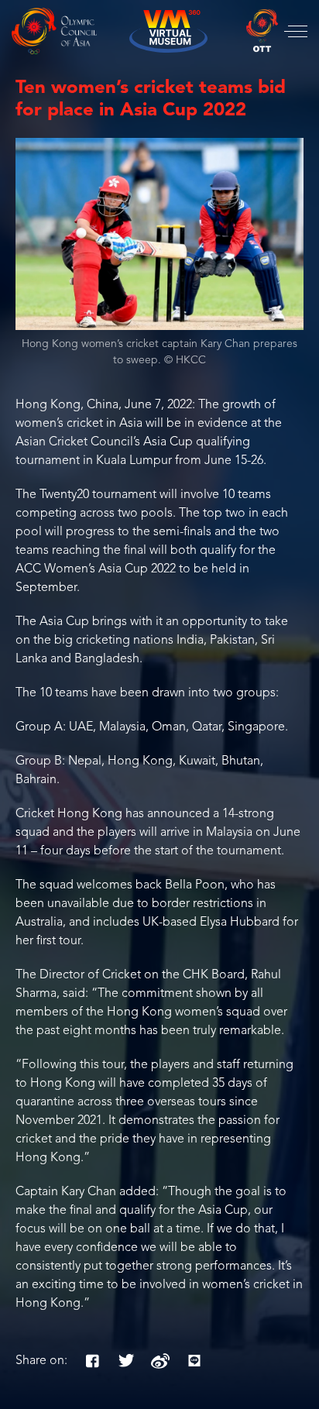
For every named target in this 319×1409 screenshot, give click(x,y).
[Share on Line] (194, 1361)
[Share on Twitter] (126, 1361)
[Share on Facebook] (92, 1361)
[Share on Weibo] (160, 1361)
